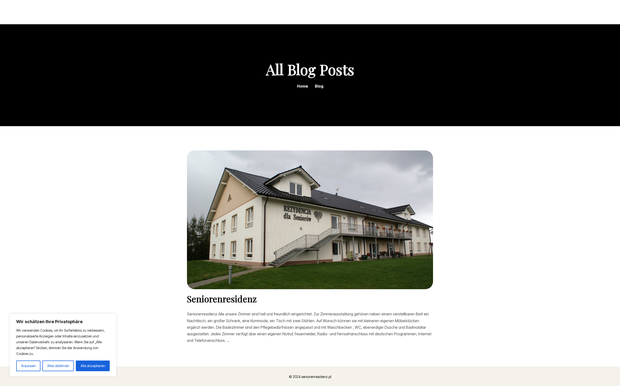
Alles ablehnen (58, 366)
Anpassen (28, 366)
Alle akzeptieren (93, 366)
